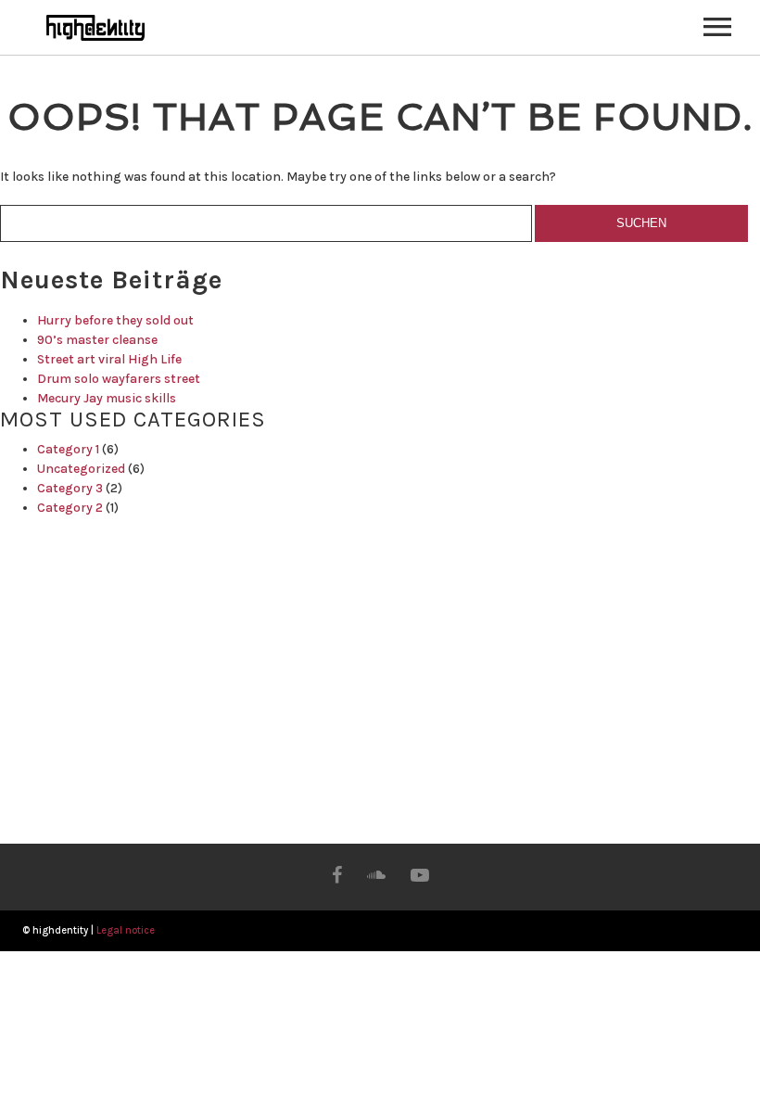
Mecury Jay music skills (106, 398)
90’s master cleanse (97, 340)
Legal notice (125, 930)
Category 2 (70, 507)
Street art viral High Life (109, 359)
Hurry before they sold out (115, 320)
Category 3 (70, 488)
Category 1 (68, 449)
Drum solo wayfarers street (118, 379)
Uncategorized (81, 469)
